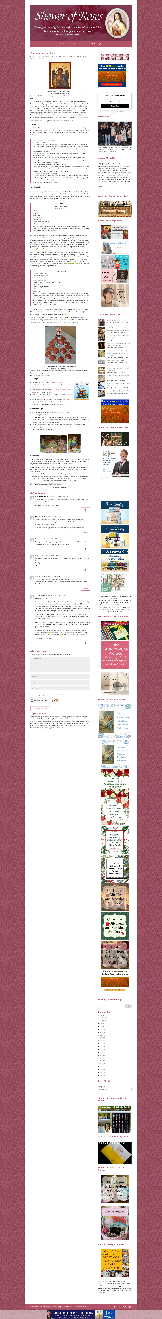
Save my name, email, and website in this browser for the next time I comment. (54, 695)
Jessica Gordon (40, 595)
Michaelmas (77, 56)
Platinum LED (111, 609)
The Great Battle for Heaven (43, 385)
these (48, 417)
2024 (102, 1026)
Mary (77, 312)
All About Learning (125, 600)
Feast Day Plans (57, 56)
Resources (72, 44)
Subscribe (115, 106)
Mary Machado (40, 496)
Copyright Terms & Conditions (115, 1290)
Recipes (84, 56)
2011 (102, 1064)
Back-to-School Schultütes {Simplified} (118, 391)
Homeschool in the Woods (113, 605)
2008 (102, 1072)
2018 (102, 1043)
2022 (102, 1032)
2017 (102, 1046)
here (31, 134)
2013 (102, 1058)
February (104, 1021)
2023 (102, 1029)
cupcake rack (62, 320)
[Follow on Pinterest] (119, 1307)
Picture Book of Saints (56, 382)
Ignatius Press (105, 603)
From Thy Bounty (68, 56)
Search (128, 1006)
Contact (92, 44)
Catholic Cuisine (45, 375)
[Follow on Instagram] (124, 1307)
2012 (102, 1061)
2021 (102, 1035)
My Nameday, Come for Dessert (50, 130)
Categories (101, 1087)
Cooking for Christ (43, 192)
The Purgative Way (121, 609)
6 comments (40, 59)
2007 (102, 1075)
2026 (101, 1015)
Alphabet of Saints (63, 412)
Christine (38, 539)
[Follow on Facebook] (114, 1307)
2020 (102, 1038)
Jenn (82, 312)
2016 (102, 1049)
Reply (85, 509)
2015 (102, 1052)
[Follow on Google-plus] (130, 1307)
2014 (102, 1055)
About (83, 44)
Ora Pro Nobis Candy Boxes (115, 360)
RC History (118, 611)
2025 (102, 1023)
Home (62, 44)
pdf (43, 467)
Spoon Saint (44, 415)
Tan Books (102, 609)
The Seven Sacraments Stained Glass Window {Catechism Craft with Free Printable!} (118, 353)
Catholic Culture (84, 117)
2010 (102, 1067)
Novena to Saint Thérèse (114, 320)
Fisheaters (50, 252)
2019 (102, 1041)
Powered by (110, 111)
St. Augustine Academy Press (121, 607)
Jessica (34, 56)
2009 (102, 1069)
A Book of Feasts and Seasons (39, 238)
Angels (49, 56)
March (104, 1018)
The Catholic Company (117, 603)
